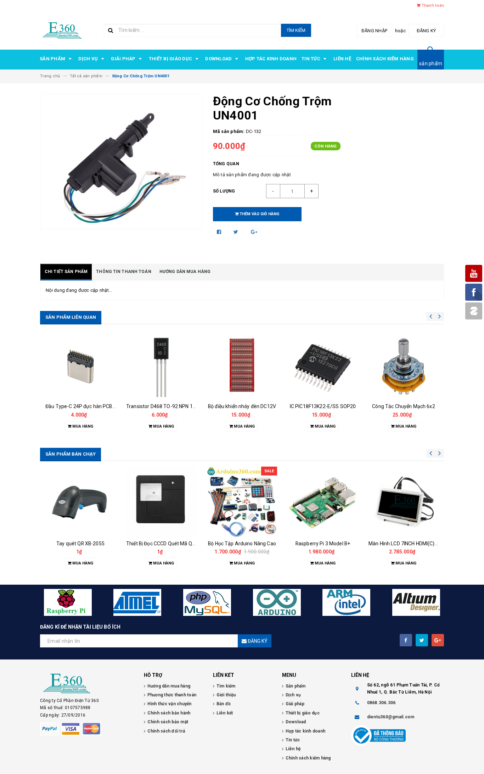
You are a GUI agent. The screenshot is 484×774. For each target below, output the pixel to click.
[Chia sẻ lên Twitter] (236, 232)
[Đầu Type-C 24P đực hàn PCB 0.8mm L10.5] (80, 367)
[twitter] (422, 640)
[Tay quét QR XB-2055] (80, 502)
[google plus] (438, 640)
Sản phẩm (53, 58)
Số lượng (224, 191)
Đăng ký (426, 30)
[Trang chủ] (62, 29)
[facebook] (406, 640)
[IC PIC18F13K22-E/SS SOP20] (323, 367)
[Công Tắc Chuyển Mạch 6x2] (403, 367)
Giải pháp (124, 58)
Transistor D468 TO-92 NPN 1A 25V (166, 406)
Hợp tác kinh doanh (271, 58)
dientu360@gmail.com (391, 716)
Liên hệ (342, 58)
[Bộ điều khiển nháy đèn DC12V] (242, 367)
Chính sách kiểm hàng (385, 58)
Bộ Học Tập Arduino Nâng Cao (242, 543)
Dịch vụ (88, 58)
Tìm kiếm (296, 30)
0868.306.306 (381, 702)
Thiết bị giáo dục (171, 58)
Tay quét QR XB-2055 (80, 543)
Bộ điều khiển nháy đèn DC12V (242, 406)
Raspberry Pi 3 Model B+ (323, 543)
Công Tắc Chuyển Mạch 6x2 (403, 406)
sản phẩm (430, 63)
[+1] (254, 232)
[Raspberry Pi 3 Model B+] (323, 502)
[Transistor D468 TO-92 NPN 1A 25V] (161, 367)
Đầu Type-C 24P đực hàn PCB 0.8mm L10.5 (94, 406)
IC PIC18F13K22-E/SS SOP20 (323, 406)
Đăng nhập (374, 30)
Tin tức (311, 58)
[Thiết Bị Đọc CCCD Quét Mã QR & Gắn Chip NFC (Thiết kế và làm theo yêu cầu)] (161, 502)
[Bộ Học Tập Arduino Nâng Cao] (242, 502)
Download (219, 58)
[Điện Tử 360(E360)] (86, 683)
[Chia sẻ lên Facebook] (219, 232)
